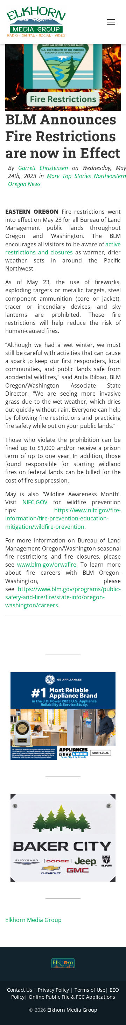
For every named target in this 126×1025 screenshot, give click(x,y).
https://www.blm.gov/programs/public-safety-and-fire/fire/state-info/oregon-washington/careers (63, 597)
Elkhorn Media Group (33, 920)
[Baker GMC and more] (62, 837)
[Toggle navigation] (111, 22)
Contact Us (19, 989)
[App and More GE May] (62, 715)
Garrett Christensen (43, 168)
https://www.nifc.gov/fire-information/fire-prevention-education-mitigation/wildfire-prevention (63, 518)
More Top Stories (69, 176)
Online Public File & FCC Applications (72, 996)
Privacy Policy (53, 989)
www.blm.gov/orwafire (46, 564)
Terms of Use (90, 989)
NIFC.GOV (35, 502)
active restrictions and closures (63, 248)
